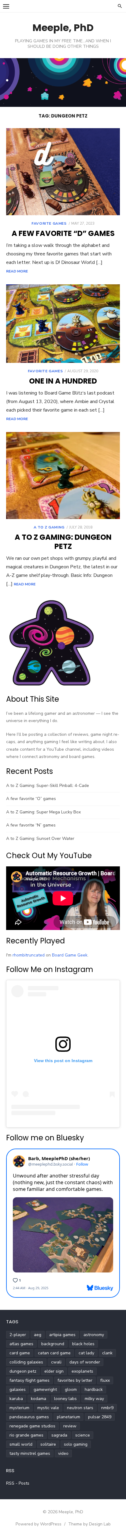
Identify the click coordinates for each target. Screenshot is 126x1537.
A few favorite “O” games (31, 799)
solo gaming (75, 1444)
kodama (38, 1399)
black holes (83, 1344)
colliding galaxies (26, 1362)
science (82, 1435)
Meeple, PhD (63, 27)
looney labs (65, 1399)
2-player (17, 1335)
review (69, 1426)
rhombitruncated (29, 955)
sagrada (59, 1435)
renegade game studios (32, 1426)
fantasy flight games (29, 1380)
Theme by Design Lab (89, 1524)
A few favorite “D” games (63, 233)
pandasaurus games (29, 1417)
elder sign (54, 1371)
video (63, 1453)
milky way (94, 1399)
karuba (16, 1399)
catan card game (54, 1353)
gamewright (45, 1389)
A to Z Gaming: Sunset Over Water (40, 838)
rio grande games (26, 1435)
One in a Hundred (63, 381)
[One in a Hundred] (63, 323)
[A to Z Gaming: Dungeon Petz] (63, 475)
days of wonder (84, 1362)
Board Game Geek (69, 955)
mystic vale (48, 1408)
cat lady (86, 1353)
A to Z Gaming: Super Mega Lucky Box (43, 812)
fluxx (105, 1380)
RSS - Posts (17, 1483)
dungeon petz (22, 1371)
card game (19, 1353)
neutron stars (80, 1408)
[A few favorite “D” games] (63, 171)
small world (20, 1444)
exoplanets (82, 1371)
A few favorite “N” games (31, 825)
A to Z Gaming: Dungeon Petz (63, 541)
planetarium (68, 1417)
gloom (71, 1389)
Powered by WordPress (38, 1524)
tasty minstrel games (29, 1453)
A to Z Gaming (49, 527)
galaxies (17, 1389)
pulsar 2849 (99, 1417)
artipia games (62, 1335)
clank (107, 1353)
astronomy (93, 1335)
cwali (56, 1362)
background (52, 1344)
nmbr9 (107, 1408)
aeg (37, 1335)
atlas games (21, 1344)
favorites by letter (74, 1380)
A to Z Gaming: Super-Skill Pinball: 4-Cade (47, 785)
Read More (17, 271)
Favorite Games (48, 223)
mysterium (19, 1408)
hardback (94, 1389)
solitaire (48, 1444)
